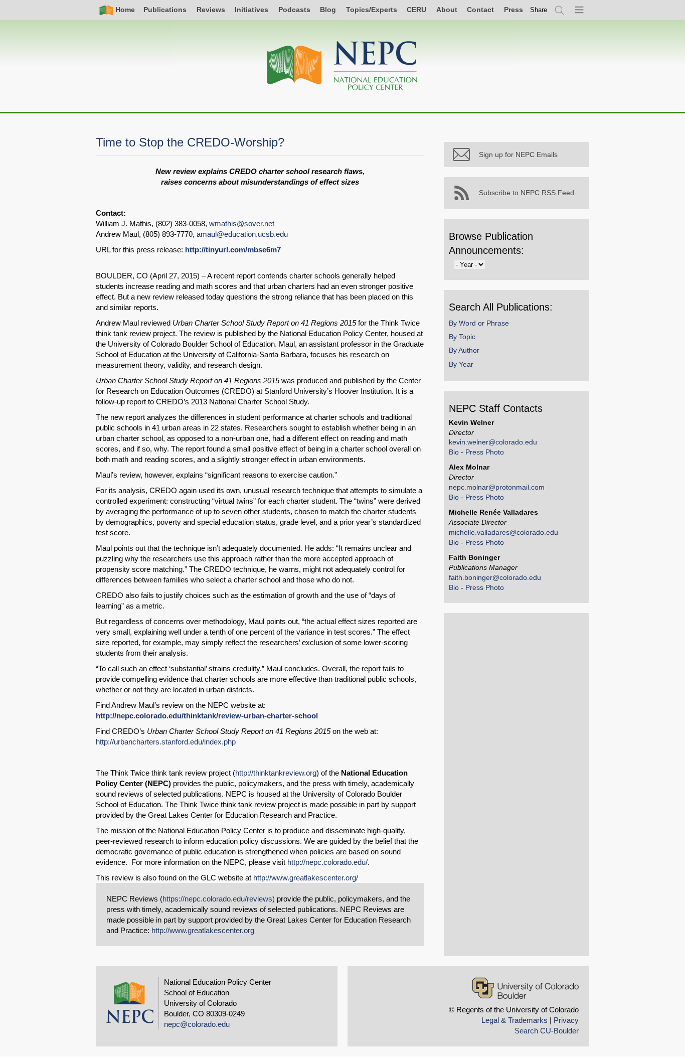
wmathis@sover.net (241, 223)
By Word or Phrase (479, 323)
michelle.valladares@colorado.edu (503, 532)
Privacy (566, 1020)
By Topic (462, 337)
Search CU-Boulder (547, 1030)
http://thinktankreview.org (275, 773)
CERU (416, 10)
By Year (461, 364)
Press (513, 10)
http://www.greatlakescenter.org (202, 930)
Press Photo (484, 452)
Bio (454, 452)
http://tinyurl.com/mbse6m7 (233, 249)
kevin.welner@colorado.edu (493, 442)
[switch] (538, 10)
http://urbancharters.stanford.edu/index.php (166, 741)
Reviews (211, 10)
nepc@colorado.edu (197, 1024)
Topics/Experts (371, 10)
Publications (165, 10)
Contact (480, 10)
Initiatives (251, 10)
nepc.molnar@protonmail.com (497, 487)
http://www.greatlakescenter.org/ (305, 877)
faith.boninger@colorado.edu (495, 577)
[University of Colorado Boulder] (525, 988)
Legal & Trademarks (514, 1020)
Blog (328, 10)
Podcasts (294, 10)
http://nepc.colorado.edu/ (327, 862)
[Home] (342, 66)
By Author (464, 350)
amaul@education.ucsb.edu (242, 234)
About (446, 10)
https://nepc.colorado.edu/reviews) (218, 898)
